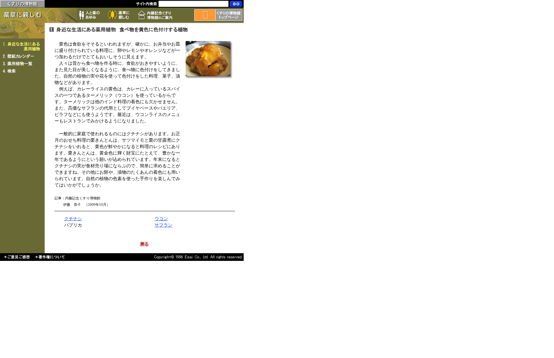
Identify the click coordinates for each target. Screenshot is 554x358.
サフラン (163, 225)
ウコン (161, 218)
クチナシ (73, 218)
